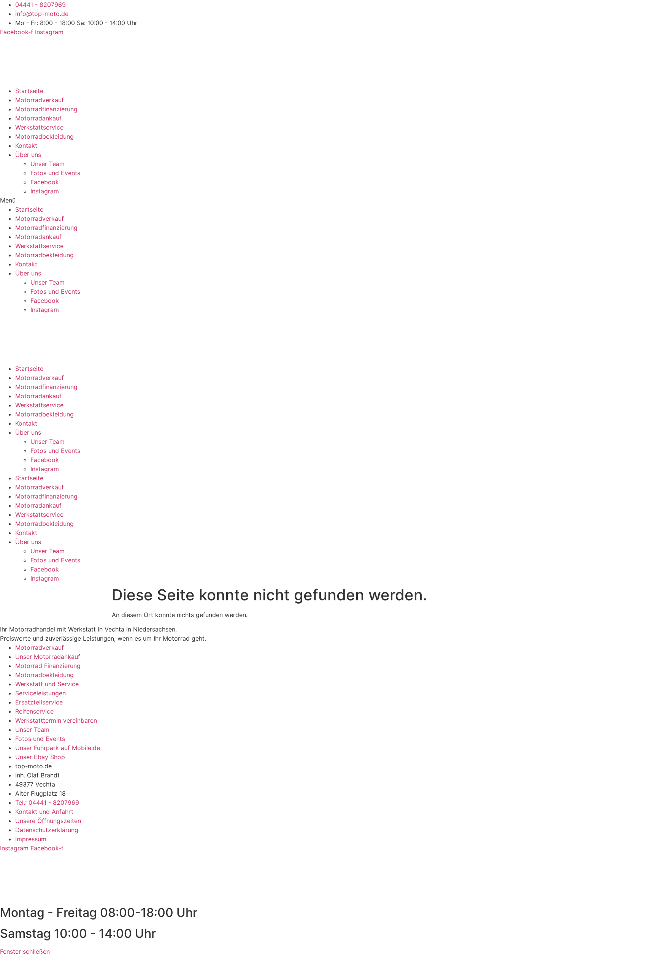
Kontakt (26, 145)
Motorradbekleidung (44, 136)
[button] (328, 200)
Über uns (28, 154)
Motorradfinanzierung (46, 109)
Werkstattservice (39, 127)
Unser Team (47, 164)
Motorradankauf (38, 118)
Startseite (29, 91)
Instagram (44, 191)
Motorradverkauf (39, 100)
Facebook (44, 182)
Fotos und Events (55, 173)
